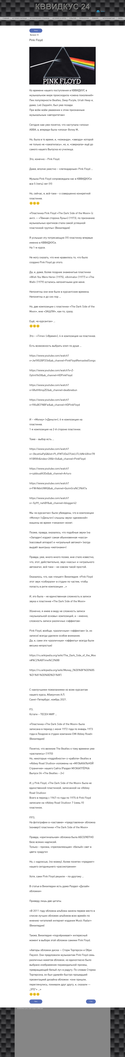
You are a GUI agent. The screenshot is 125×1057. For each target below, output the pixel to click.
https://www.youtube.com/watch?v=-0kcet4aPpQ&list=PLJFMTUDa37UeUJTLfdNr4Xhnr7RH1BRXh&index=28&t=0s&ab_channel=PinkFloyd (62, 454)
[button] (108, 18)
